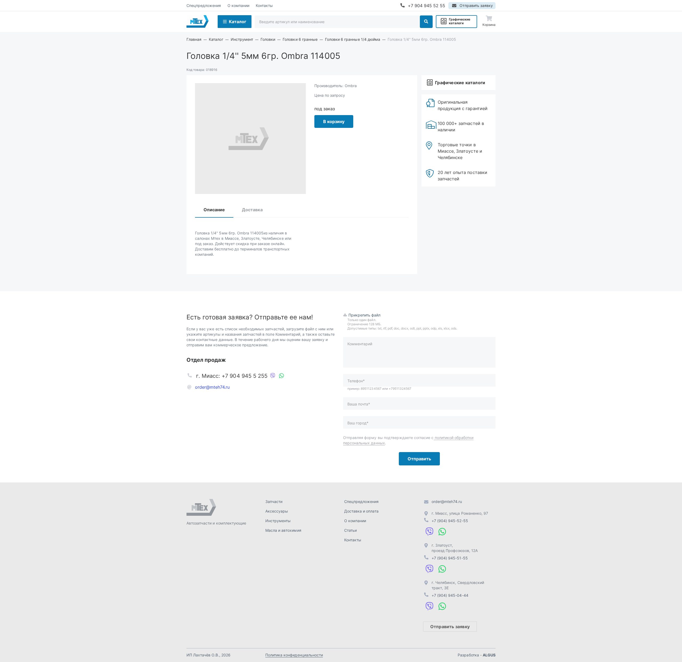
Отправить (419, 458)
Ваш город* (357, 423)
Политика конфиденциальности (294, 655)
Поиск (426, 21)
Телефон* (356, 381)
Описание (214, 209)
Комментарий (359, 344)
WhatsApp (281, 376)
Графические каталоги (459, 21)
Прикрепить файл (364, 315)
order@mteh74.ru (212, 387)
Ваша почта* (358, 404)
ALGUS (489, 655)
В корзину (333, 121)
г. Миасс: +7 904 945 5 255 (231, 376)
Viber (273, 376)
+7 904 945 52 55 (426, 5)
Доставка (252, 209)
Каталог (237, 21)
